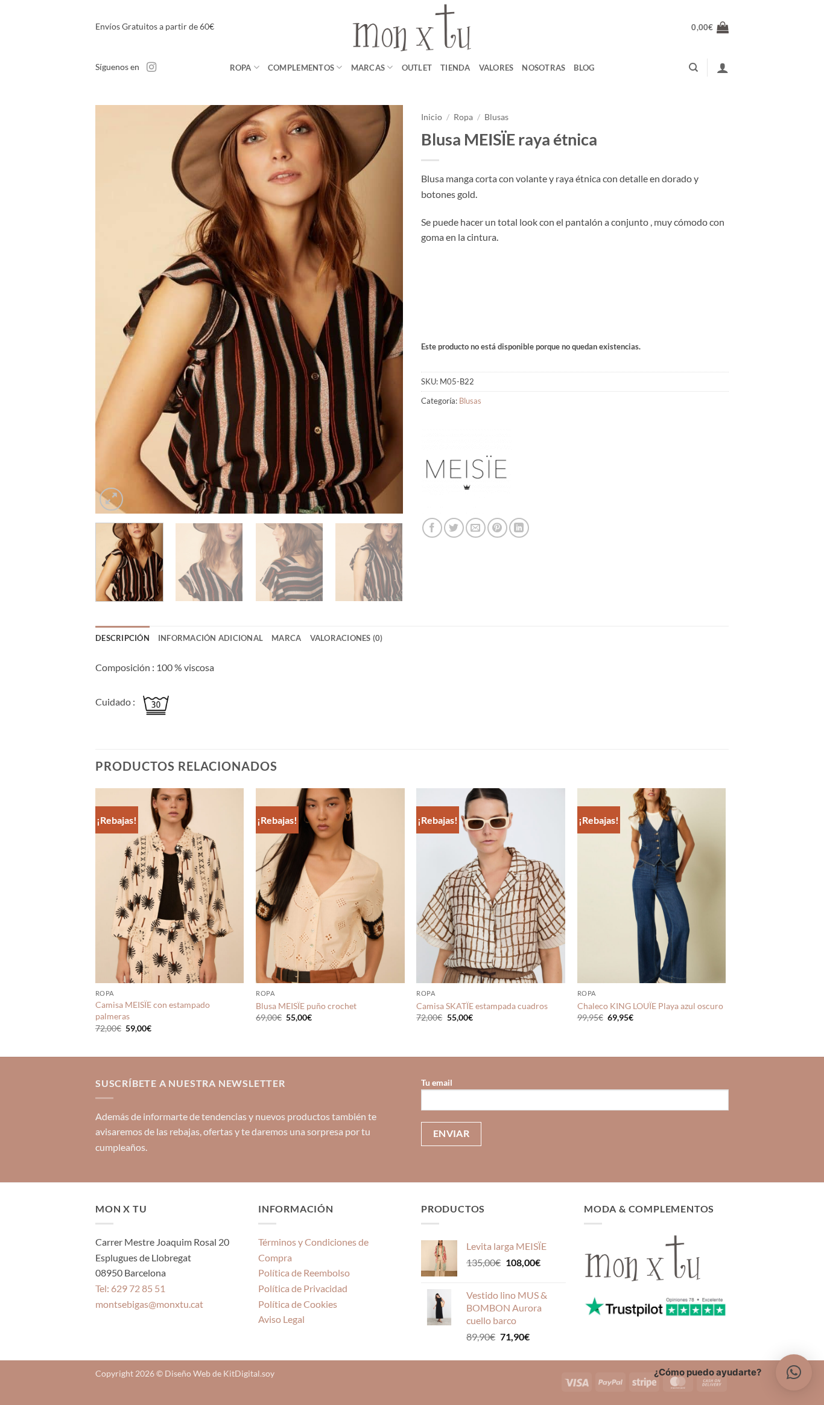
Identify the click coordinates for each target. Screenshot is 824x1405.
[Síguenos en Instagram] (151, 67)
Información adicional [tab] (210, 638)
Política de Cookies (297, 1304)
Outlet (417, 67)
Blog (584, 67)
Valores (496, 67)
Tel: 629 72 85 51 (130, 1288)
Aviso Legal (281, 1319)
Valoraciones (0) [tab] (346, 638)
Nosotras (543, 67)
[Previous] (116, 310)
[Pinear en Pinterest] (497, 528)
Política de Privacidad (302, 1288)
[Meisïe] (466, 472)
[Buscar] (693, 67)
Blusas (496, 117)
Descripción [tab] (122, 638)
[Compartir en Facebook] (432, 528)
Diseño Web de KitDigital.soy (219, 1373)
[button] (710, 27)
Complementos (301, 67)
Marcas (368, 67)
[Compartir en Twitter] (454, 528)
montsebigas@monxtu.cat (149, 1304)
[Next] (382, 310)
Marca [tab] (286, 638)
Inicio (431, 117)
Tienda (455, 67)
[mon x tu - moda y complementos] (412, 27)
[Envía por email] (476, 528)
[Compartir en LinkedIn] (519, 528)
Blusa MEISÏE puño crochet (306, 1006)
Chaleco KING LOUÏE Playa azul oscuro (650, 1006)
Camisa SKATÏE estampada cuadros (482, 1006)
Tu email (436, 1082)
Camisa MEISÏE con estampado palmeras (152, 1010)
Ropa (241, 67)
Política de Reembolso (304, 1272)
